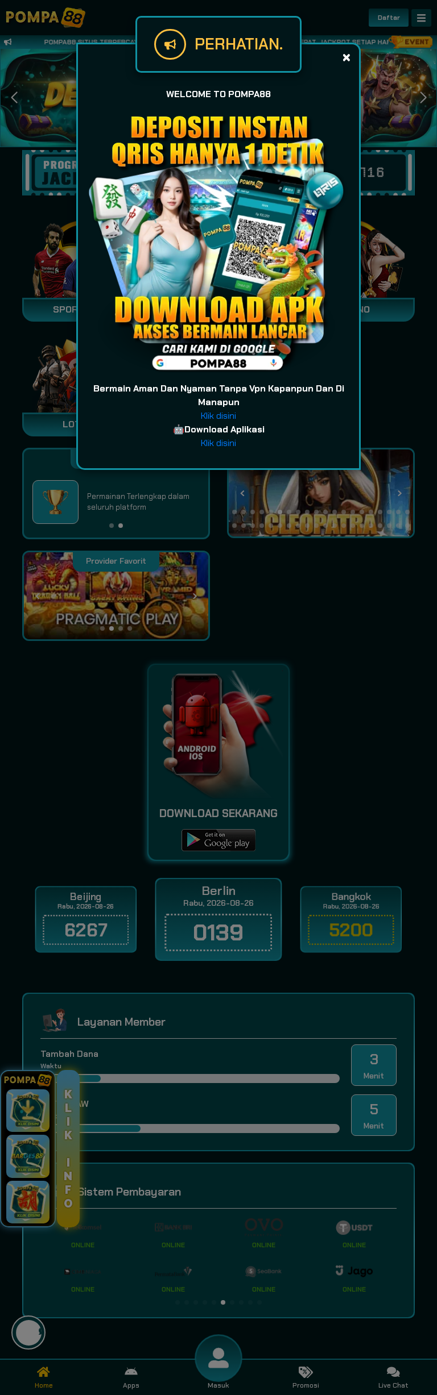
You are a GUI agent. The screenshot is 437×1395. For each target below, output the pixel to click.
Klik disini (218, 416)
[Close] (346, 57)
